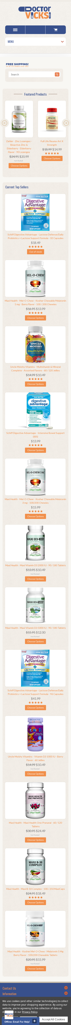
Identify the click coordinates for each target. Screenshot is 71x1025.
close (34, 1021)
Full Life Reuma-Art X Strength (52, 143)
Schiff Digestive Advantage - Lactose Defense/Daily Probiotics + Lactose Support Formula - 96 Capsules (35, 692)
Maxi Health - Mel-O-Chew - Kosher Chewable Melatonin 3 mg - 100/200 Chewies (35, 501)
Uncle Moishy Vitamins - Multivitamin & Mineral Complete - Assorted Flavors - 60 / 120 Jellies (35, 368)
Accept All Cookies (53, 1019)
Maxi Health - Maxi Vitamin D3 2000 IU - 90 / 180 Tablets (35, 565)
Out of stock (35, 251)
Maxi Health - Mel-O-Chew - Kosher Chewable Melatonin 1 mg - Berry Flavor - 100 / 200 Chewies (35, 302)
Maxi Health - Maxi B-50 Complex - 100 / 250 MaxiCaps (35, 888)
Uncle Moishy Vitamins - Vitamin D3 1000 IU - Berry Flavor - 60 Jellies (35, 758)
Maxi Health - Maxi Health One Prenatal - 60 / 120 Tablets (35, 824)
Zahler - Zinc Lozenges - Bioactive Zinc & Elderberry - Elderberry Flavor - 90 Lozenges (19, 146)
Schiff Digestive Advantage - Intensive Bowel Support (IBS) (35, 434)
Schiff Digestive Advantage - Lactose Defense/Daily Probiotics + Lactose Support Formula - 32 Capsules (35, 236)
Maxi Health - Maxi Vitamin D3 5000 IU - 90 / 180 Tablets (35, 627)
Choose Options (19, 165)
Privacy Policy (29, 1011)
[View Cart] (55, 29)
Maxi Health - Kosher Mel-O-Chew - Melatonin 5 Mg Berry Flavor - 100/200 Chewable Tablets (35, 953)
